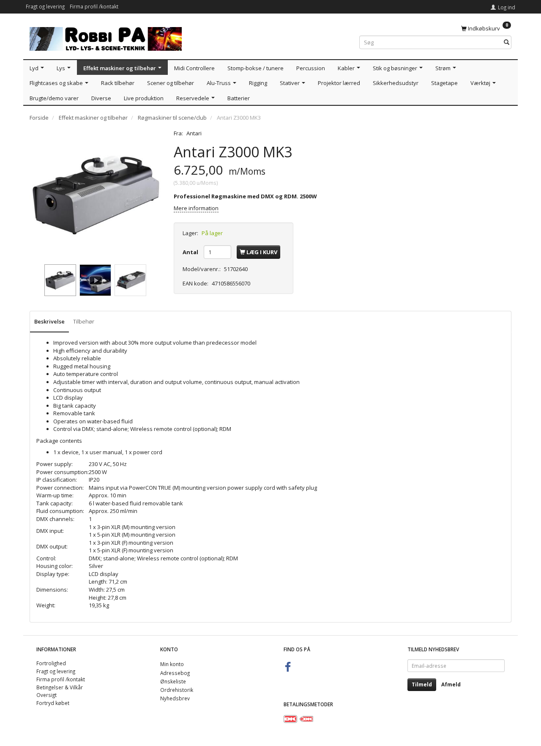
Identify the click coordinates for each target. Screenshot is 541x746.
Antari (194, 133)
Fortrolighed (51, 663)
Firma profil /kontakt (94, 6)
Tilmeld (422, 684)
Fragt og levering (45, 6)
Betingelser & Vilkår (59, 687)
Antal (191, 252)
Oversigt (46, 694)
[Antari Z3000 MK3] (95, 195)
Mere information (196, 208)
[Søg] (506, 42)
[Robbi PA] (106, 37)
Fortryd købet (52, 702)
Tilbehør (83, 321)
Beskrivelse (49, 321)
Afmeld (451, 684)
